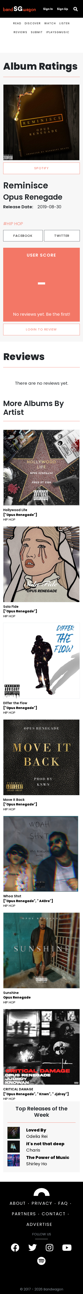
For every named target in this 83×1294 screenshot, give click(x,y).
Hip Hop (9, 519)
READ (17, 23)
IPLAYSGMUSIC (58, 32)
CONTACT (54, 1214)
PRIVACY (41, 1203)
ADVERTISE (39, 1224)
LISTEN (64, 23)
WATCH (50, 23)
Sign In (48, 9)
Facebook (23, 235)
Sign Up (62, 9)
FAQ (63, 1203)
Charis (33, 1150)
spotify (41, 168)
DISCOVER (33, 23)
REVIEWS (20, 32)
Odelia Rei (36, 1136)
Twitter (62, 235)
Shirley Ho (36, 1164)
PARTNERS (24, 1214)
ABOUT (18, 1203)
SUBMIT (37, 32)
